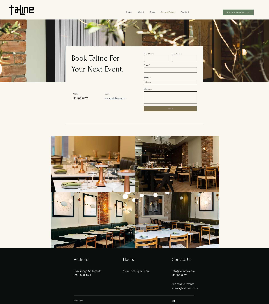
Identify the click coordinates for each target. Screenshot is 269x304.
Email (146, 65)
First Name (149, 54)
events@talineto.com (115, 98)
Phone (146, 78)
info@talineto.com (183, 271)
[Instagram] (173, 300)
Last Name (176, 54)
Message (148, 89)
